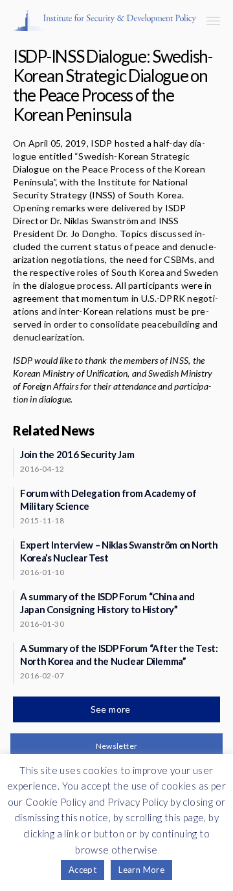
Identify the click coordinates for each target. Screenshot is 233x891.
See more (112, 709)
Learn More (141, 870)
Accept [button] (82, 870)
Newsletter (117, 746)
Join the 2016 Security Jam (77, 454)
